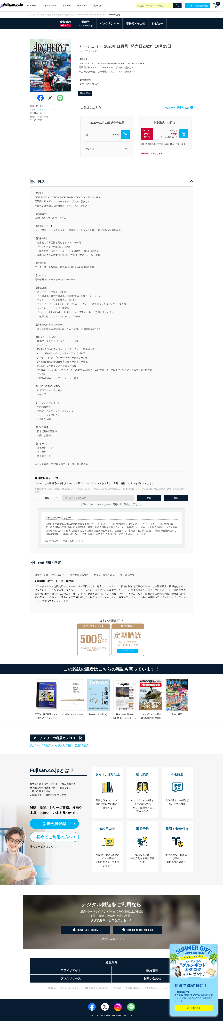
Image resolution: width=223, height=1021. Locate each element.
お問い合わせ (152, 978)
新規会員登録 (54, 823)
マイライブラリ (49, 5)
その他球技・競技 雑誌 (64, 15)
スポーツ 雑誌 (45, 15)
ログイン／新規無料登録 (197, 6)
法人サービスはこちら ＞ (44, 846)
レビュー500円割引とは (178, 107)
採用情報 (152, 970)
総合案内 (111, 962)
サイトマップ (169, 988)
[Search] (177, 5)
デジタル (90, 148)
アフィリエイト (70, 970)
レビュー (157, 23)
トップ (33, 15)
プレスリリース (70, 978)
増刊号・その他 (135, 23)
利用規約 (52, 988)
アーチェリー (82, 15)
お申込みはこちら (127, 650)
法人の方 (97, 5)
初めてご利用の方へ (54, 837)
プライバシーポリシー (70, 988)
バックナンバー (98, 15)
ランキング (82, 5)
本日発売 (67, 5)
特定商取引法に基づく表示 (97, 988)
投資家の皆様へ (152, 988)
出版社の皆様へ (133, 988)
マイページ (31, 5)
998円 (115, 134)
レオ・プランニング (46, 109)
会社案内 (117, 988)
